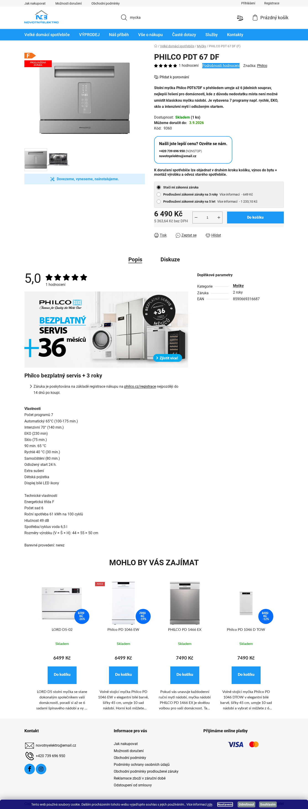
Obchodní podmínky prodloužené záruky (146, 771)
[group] (62, 649)
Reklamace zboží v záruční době (140, 778)
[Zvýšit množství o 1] (218, 217)
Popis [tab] (135, 259)
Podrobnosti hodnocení (221, 65)
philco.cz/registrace (140, 386)
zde (209, 804)
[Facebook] (29, 769)
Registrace (271, 3)
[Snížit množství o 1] (196, 217)
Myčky (238, 286)
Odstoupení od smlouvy (133, 785)
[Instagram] (41, 769)
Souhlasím (268, 804)
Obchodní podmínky (105, 3)
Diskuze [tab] (170, 259)
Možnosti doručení (68, 3)
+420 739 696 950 (50, 756)
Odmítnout (246, 804)
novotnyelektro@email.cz (56, 745)
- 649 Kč (208, 194)
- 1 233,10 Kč (210, 201)
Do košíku (255, 217)
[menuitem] (47, 34)
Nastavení (225, 804)
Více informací (230, 194)
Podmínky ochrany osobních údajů (142, 764)
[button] (62, 675)
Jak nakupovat (35, 3)
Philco (262, 66)
